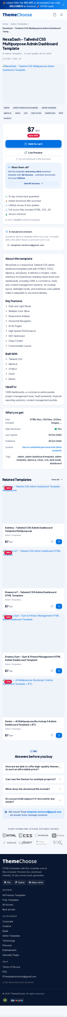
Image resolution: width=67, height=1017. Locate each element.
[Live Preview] (52, 541)
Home (5, 24)
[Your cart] (55, 15)
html (61, 113)
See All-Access (32, 183)
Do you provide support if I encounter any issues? (30, 800)
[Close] (63, 4)
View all (55, 479)
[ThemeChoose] (17, 14)
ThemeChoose (18, 993)
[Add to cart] (59, 541)
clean (17, 113)
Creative (6, 926)
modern (7, 118)
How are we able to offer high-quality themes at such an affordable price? (32, 768)
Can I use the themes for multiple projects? (30, 779)
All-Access (7, 904)
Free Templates (10, 900)
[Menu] (62, 15)
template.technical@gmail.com (27, 245)
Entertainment (9, 950)
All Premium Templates (14, 895)
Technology (8, 940)
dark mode (36, 113)
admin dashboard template (25, 107)
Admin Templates (19, 24)
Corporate (7, 921)
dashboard (50, 113)
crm (25, 113)
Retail (5, 931)
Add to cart (35, 144)
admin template (49, 107)
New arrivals (8, 909)
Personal (7, 945)
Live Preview (35, 152)
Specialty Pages (10, 955)
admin (6, 107)
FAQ (4, 971)
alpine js (7, 113)
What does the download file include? (27, 788)
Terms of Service (11, 967)
